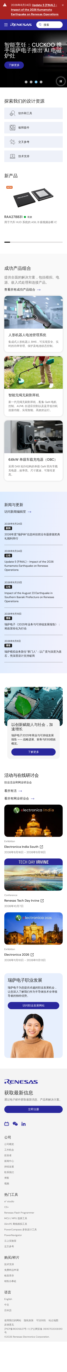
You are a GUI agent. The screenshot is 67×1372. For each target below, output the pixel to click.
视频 (6, 1183)
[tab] (26, 82)
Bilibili (6, 1123)
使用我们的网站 (12, 1320)
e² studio (9, 1201)
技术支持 (9, 1264)
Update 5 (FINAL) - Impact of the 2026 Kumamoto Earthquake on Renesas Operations (35, 9)
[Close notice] (62, 5)
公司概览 (9, 1144)
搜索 (49, 24)
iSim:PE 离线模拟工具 (15, 1223)
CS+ (6, 1207)
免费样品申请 (11, 1269)
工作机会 (9, 1149)
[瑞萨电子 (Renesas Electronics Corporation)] (21, 24)
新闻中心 (9, 1161)
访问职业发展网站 (33, 1005)
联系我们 (9, 1172)
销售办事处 (10, 1281)
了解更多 (14, 65)
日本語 (8, 1310)
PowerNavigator (13, 1235)
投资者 (8, 1155)
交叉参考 (9, 1246)
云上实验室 (10, 1240)
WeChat (15, 1123)
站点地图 (53, 1320)
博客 (6, 1177)
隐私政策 (29, 1320)
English (8, 1299)
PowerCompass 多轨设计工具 (20, 1229)
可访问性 (41, 1320)
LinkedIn (23, 1123)
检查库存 (9, 1275)
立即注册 (33, 1109)
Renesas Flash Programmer (19, 1212)
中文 (6, 1304)
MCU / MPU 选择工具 (15, 1218)
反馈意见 (9, 1324)
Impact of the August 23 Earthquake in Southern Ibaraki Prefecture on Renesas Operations (29, 597)
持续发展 (9, 1166)
